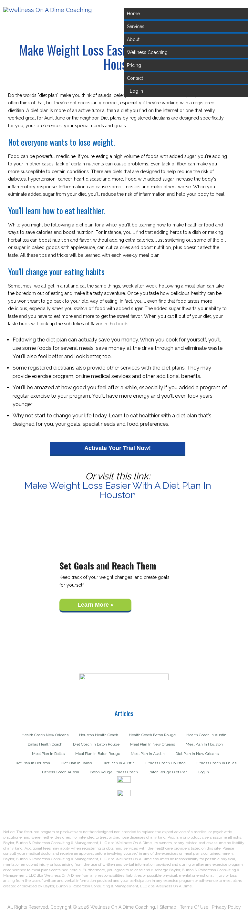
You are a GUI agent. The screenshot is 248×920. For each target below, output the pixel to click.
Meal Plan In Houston (204, 744)
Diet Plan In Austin (118, 763)
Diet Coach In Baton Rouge (96, 744)
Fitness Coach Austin (60, 772)
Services (135, 26)
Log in (136, 91)
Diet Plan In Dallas (76, 763)
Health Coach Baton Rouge (152, 735)
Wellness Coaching (147, 52)
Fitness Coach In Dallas (216, 763)
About (133, 39)
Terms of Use (194, 907)
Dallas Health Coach (45, 744)
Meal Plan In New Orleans (152, 744)
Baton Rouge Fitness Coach (114, 772)
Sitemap (168, 907)
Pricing (134, 65)
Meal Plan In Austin (148, 754)
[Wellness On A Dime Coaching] (47, 9)
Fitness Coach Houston (165, 763)
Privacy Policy (226, 907)
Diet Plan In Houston (32, 763)
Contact (135, 78)
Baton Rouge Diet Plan (168, 772)
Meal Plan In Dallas (48, 754)
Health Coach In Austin (206, 735)
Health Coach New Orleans (45, 735)
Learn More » (96, 604)
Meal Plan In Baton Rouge (97, 754)
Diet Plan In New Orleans (197, 754)
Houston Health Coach (98, 735)
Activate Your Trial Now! (117, 448)
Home (133, 13)
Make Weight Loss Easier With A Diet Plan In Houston (117, 490)
